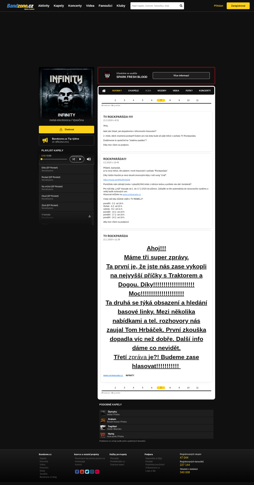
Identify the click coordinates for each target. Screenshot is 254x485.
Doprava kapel (117, 464)
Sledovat (69, 129)
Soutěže (44, 474)
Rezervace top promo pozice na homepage (90, 460)
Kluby (121, 5)
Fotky (189, 90)
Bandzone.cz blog (48, 477)
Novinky (117, 90)
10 (188, 100)
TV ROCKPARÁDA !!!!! (118, 116)
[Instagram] (92, 472)
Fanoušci (105, 5)
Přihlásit (218, 5)
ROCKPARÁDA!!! (114, 159)
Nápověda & (153, 458)
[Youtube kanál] (82, 472)
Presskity (114, 458)
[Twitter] (87, 472)
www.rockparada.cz (132, 194)
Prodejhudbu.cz (117, 461)
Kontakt (149, 461)
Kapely (59, 5)
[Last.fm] (97, 472)
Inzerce (78, 464)
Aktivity (43, 5)
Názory (162, 90)
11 (197, 100)
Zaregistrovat (238, 5)
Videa (90, 5)
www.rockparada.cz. (113, 375)
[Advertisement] (127, 37)
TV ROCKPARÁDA (115, 236)
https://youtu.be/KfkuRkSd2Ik (116, 180)
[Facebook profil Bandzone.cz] (77, 472)
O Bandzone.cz (152, 468)
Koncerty (75, 5)
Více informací (181, 75)
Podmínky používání (154, 464)
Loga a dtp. (150, 471)
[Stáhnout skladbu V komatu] (89, 216)
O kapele (133, 90)
